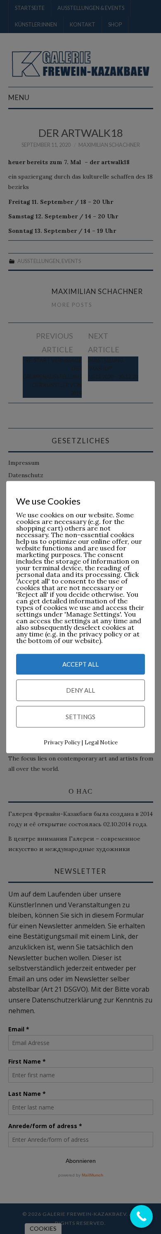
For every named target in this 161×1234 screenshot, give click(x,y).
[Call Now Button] (141, 1216)
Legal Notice (101, 742)
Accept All (80, 664)
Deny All (80, 690)
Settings (80, 717)
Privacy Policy (62, 742)
